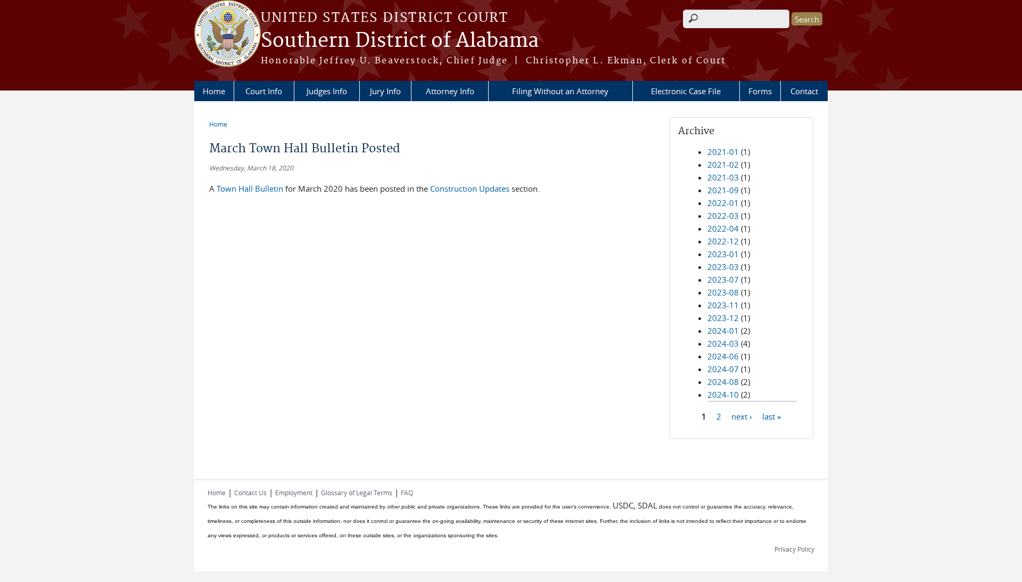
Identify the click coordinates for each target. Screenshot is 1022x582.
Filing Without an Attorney (560, 91)
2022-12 (723, 241)
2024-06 (723, 356)
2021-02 (723, 164)
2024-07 (723, 369)
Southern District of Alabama (400, 41)
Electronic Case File (686, 91)
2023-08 (723, 292)
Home (214, 91)
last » (771, 416)
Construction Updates (469, 188)
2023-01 (723, 254)
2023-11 (723, 305)
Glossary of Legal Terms (356, 492)
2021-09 (723, 190)
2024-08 (723, 381)
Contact (804, 91)
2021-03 (723, 177)
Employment (293, 492)
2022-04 (723, 228)
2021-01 (723, 151)
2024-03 (723, 343)
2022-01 (723, 203)
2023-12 (723, 318)
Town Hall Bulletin (250, 188)
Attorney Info (450, 91)
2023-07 (723, 279)
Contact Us (250, 492)
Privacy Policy (794, 549)
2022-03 (723, 215)
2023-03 (723, 266)
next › (741, 416)
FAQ (407, 492)
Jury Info (385, 91)
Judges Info (327, 91)
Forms (760, 91)
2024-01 (723, 330)
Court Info (263, 91)
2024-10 (723, 394)
